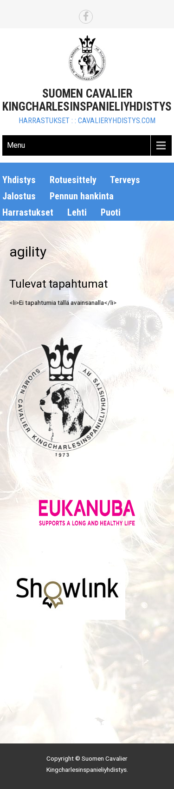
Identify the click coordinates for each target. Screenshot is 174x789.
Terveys (125, 179)
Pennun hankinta (82, 196)
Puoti (111, 212)
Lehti (77, 212)
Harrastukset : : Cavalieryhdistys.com (87, 120)
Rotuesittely (73, 179)
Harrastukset (27, 212)
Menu (16, 145)
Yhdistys (19, 179)
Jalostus (19, 196)
